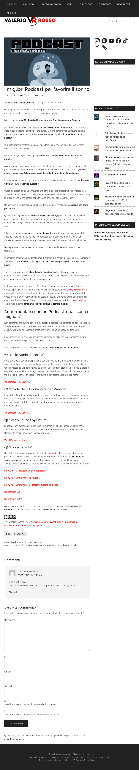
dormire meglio (45, 545)
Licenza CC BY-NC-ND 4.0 (77, 760)
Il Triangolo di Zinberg (115, 174)
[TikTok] (125, 40)
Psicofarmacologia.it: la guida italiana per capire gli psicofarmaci (119, 137)
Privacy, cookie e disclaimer (51, 760)
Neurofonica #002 (13, 499)
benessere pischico (30, 545)
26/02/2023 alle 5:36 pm (30, 575)
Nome (8, 657)
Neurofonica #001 (13, 492)
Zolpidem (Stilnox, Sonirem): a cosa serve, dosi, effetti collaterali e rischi (119, 200)
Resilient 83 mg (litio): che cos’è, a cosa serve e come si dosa (118, 186)
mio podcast (54, 453)
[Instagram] (97, 40)
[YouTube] (111, 40)
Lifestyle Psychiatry (76, 289)
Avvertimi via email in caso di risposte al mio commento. (31, 704)
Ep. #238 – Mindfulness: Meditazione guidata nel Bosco (31, 485)
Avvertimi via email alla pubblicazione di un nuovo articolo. (32, 714)
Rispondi (13, 592)
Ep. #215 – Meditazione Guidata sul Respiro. (25, 470)
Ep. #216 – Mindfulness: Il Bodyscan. (22, 478)
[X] (97, 47)
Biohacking (20, 542)
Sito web (8, 686)
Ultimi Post (21, 534)
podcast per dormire (68, 545)
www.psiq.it (78, 300)
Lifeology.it (95, 760)
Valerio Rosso (30, 20)
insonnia (56, 545)
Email (7, 671)
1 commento (37, 95)
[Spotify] (104, 40)
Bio (9, 534)
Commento (10, 620)
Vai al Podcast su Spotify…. (17, 382)
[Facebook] (118, 40)
